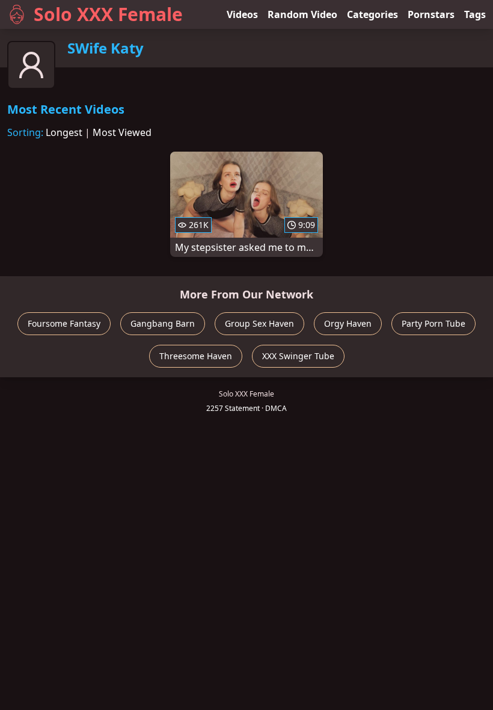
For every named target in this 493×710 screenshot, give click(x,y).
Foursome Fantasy (64, 323)
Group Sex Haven (259, 323)
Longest (64, 132)
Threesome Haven (195, 356)
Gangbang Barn (162, 323)
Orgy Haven (348, 323)
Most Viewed (122, 132)
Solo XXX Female (108, 14)
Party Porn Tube (433, 323)
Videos (242, 14)
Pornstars (431, 14)
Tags (475, 14)
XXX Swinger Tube (298, 356)
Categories (372, 14)
